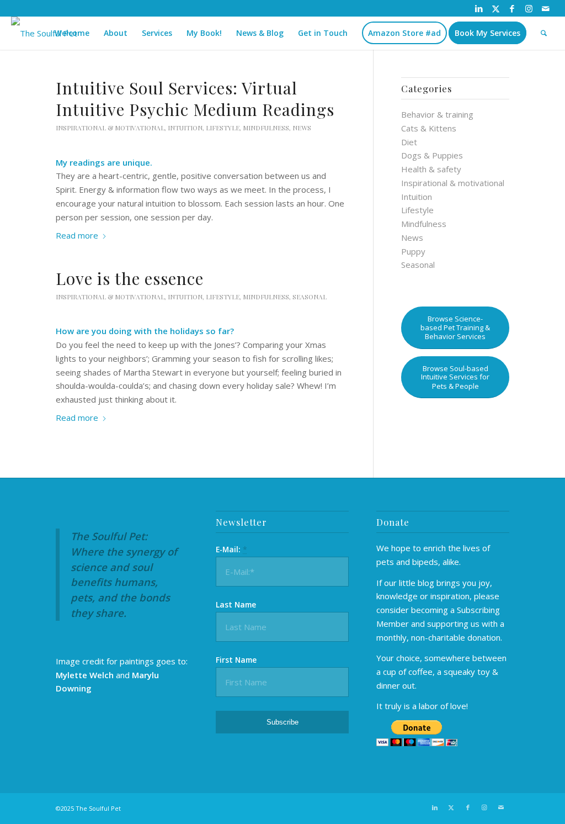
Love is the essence (130, 278)
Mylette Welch (85, 674)
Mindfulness (266, 127)
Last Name (236, 604)
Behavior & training (437, 114)
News (301, 127)
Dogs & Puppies (432, 155)
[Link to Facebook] (512, 8)
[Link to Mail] (545, 8)
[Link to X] (496, 8)
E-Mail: (231, 549)
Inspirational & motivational (110, 127)
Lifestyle (222, 127)
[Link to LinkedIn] (479, 8)
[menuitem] (72, 33)
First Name (236, 659)
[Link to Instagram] (529, 8)
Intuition (185, 127)
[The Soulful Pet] (44, 33)
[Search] (544, 33)
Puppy (413, 251)
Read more (77, 235)
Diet (409, 141)
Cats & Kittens (428, 128)
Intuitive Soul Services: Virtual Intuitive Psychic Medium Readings (195, 98)
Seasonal (309, 296)
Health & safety (431, 169)
